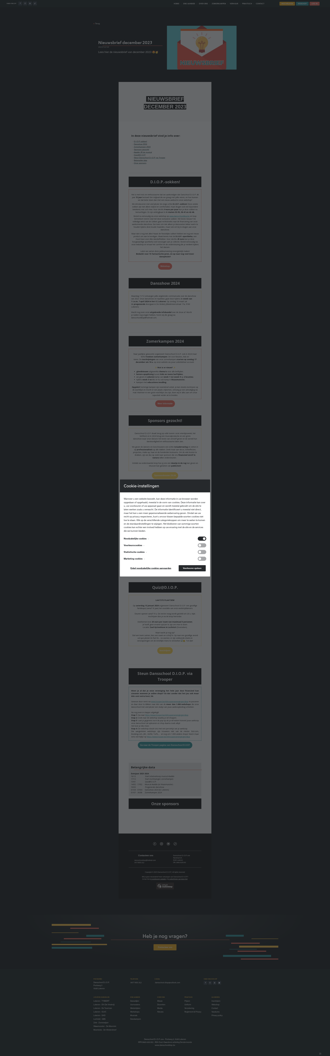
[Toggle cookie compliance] (202, 545)
